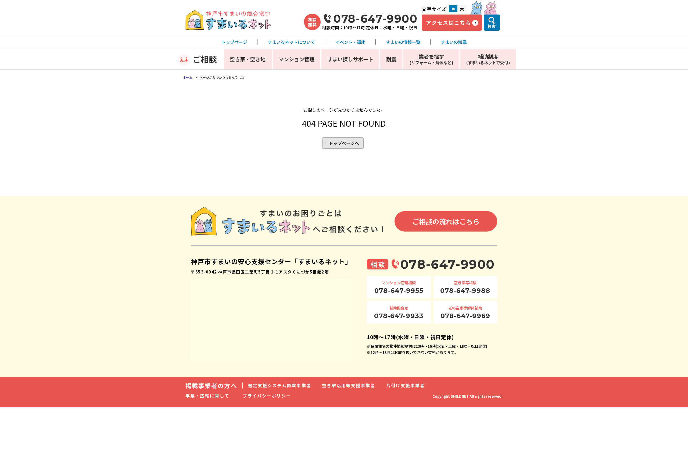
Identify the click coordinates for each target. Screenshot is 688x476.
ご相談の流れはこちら (445, 221)
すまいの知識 (454, 42)
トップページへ (344, 143)
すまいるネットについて (291, 42)
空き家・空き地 (248, 59)
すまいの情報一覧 (403, 42)
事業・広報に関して (207, 395)
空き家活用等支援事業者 (348, 385)
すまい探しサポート (350, 59)
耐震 (391, 59)
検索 (492, 26)
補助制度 (488, 59)
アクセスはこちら (448, 23)
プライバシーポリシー (267, 395)
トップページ (234, 42)
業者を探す (431, 59)
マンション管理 (296, 59)
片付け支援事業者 (405, 385)
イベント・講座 (350, 42)
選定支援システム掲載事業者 (279, 385)
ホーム (187, 77)
